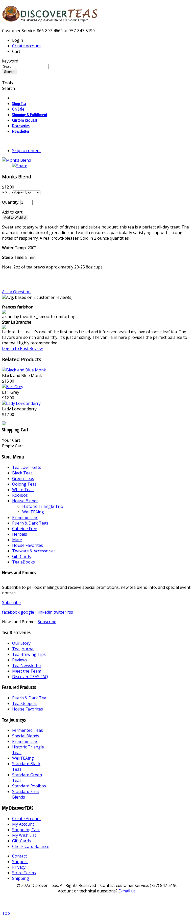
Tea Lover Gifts (26, 467)
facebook (11, 612)
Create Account (26, 46)
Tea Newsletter (26, 665)
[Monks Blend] (16, 160)
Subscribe (11, 602)
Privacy (19, 867)
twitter (60, 612)
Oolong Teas (24, 484)
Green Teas (23, 478)
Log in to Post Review (22, 348)
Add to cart (12, 212)
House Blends (25, 501)
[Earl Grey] (12, 386)
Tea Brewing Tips (29, 654)
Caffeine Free (24, 528)
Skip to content (26, 150)
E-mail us (126, 891)
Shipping (20, 878)
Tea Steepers (24, 703)
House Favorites (27, 545)
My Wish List (24, 835)
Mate (17, 540)
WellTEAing (33, 512)
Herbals (19, 534)
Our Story (21, 643)
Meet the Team (26, 671)
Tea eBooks (23, 562)
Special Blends (25, 736)
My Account (23, 824)
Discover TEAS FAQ (30, 676)
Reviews (19, 660)
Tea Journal (23, 649)
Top (6, 913)
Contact (19, 856)
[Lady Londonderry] (21, 403)
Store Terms (24, 872)
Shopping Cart (26, 829)
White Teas (23, 489)
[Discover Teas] (50, 19)
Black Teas (22, 473)
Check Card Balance (30, 846)
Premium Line (25, 517)
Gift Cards (21, 556)
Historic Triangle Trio (42, 506)
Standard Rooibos (29, 786)
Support (20, 861)
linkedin (46, 612)
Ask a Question (16, 292)
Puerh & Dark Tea (29, 698)
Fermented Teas (27, 730)
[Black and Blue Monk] (24, 370)
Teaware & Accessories (34, 551)
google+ (29, 612)
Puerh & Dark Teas (30, 523)
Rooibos (20, 495)
